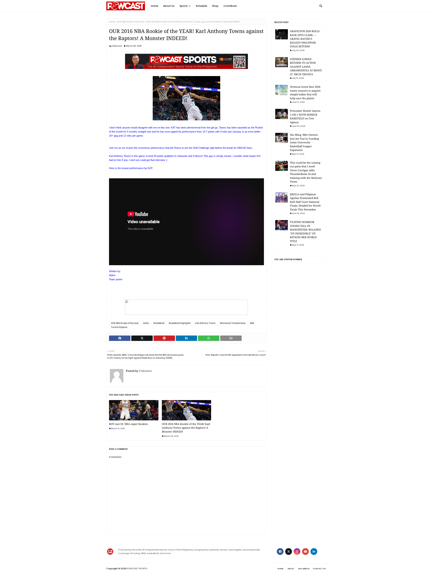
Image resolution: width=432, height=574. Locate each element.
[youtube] (305, 551)
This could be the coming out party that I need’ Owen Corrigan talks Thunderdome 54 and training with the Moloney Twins (306, 172)
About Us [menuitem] (168, 6)
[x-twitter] (288, 551)
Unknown (117, 45)
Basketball (159, 323)
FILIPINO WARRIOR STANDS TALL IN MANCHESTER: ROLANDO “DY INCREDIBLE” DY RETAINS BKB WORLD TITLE (305, 231)
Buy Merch (304, 568)
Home (112, 21)
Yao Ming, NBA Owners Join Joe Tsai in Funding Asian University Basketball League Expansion (304, 142)
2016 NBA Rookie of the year (130, 21)
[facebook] (280, 551)
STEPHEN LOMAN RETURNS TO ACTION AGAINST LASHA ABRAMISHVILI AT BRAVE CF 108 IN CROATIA (306, 66)
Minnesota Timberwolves (233, 323)
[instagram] (297, 551)
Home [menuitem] (154, 6)
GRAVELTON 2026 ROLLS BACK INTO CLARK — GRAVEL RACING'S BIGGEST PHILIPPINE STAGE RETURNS (305, 38)
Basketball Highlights (180, 323)
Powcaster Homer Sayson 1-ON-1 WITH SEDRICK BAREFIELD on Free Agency (305, 116)
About (291, 568)
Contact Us (319, 568)
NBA (252, 323)
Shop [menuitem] (215, 6)
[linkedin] (313, 551)
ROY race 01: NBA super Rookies (128, 424)
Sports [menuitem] (184, 6)
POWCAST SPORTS (137, 568)
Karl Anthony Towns (205, 323)
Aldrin (146, 323)
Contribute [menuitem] (230, 6)
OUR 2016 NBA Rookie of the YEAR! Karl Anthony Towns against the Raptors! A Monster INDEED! (186, 427)
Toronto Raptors (119, 327)
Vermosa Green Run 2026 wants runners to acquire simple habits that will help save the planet (305, 92)
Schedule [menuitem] (201, 6)
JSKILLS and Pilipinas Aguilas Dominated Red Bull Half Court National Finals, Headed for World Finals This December (305, 202)
